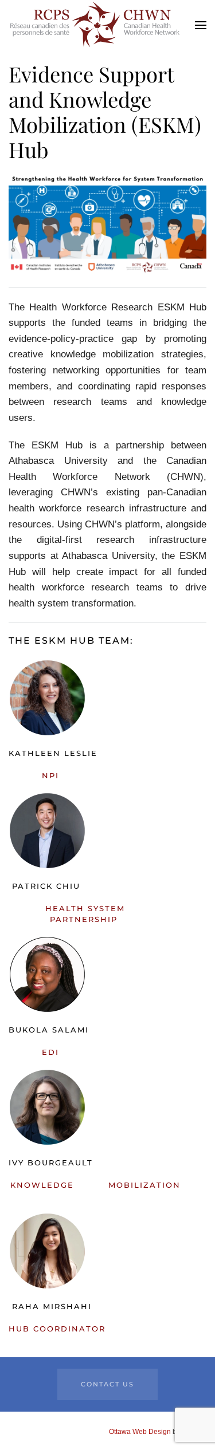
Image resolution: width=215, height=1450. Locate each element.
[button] (200, 25)
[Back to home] (95, 25)
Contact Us (107, 1384)
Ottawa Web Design (140, 1432)
